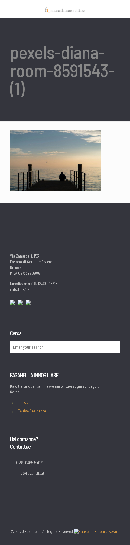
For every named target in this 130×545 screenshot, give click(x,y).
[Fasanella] (65, 9)
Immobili (24, 402)
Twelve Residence (32, 411)
